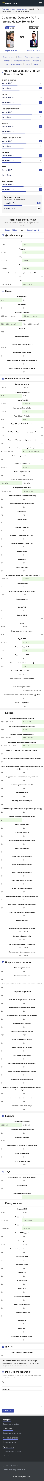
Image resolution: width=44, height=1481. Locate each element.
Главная (5, 9)
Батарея (36, 60)
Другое (27, 64)
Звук (7, 64)
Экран (20, 57)
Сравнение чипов (9, 1442)
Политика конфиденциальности (14, 1470)
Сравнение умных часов (12, 1433)
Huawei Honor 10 (8, 88)
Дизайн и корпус (9, 57)
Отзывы (36, 64)
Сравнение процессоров (12, 1451)
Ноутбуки (6, 1455)
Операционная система (21, 60)
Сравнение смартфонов (11, 1424)
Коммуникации (16, 64)
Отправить (7, 1411)
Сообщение (6, 1389)
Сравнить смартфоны (18, 9)
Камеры (7, 60)
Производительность (32, 57)
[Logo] (10, 3)
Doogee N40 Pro (7, 83)
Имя (3, 1382)
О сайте (6, 1466)
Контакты (14, 1466)
